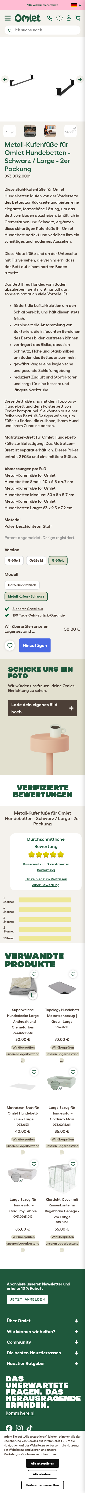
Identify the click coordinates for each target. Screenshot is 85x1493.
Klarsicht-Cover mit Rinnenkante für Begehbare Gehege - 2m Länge (62, 1210)
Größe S (14, 560)
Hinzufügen (35, 645)
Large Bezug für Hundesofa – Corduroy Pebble (23, 1207)
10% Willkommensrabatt (42, 4)
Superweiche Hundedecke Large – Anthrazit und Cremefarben (23, 1021)
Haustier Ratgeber (26, 1363)
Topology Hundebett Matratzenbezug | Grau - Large (62, 1018)
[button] (4, 79)
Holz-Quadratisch (22, 585)
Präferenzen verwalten (42, 1485)
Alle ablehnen (42, 1474)
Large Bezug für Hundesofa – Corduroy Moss (62, 1115)
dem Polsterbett (48, 406)
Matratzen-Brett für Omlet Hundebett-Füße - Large (23, 1115)
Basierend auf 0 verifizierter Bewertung (46, 867)
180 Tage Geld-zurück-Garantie (38, 615)
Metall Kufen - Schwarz (26, 596)
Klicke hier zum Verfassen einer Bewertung (46, 882)
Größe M (36, 560)
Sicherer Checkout (27, 609)
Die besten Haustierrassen (34, 1352)
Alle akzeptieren (42, 1463)
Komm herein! (20, 1413)
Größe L (58, 560)
